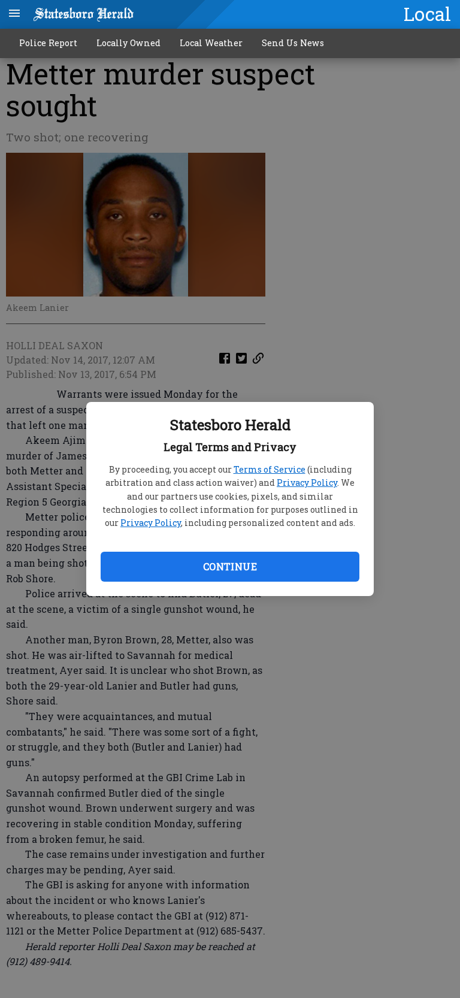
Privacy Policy (307, 482)
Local (427, 14)
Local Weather (211, 43)
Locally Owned (128, 43)
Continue (230, 566)
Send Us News (293, 43)
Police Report (48, 43)
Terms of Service (269, 469)
